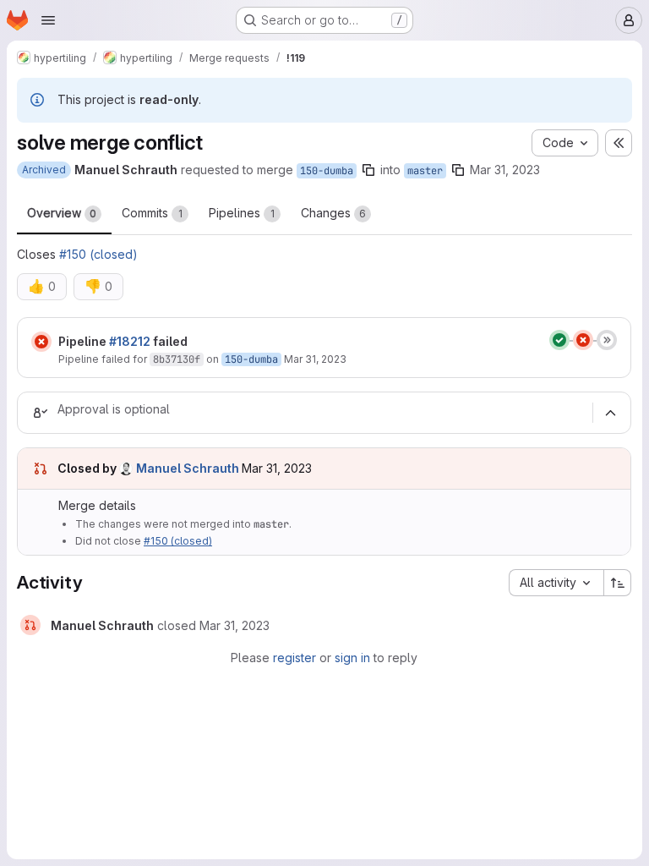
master (425, 171)
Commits (152, 213)
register (294, 657)
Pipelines (242, 213)
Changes (333, 213)
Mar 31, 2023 (505, 169)
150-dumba (326, 171)
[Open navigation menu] (48, 20)
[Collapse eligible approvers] (610, 413)
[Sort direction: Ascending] (617, 582)
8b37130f (176, 359)
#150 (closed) (98, 254)
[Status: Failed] (41, 342)
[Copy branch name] (368, 170)
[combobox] (556, 582)
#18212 (129, 341)
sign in (352, 657)
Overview (61, 213)
